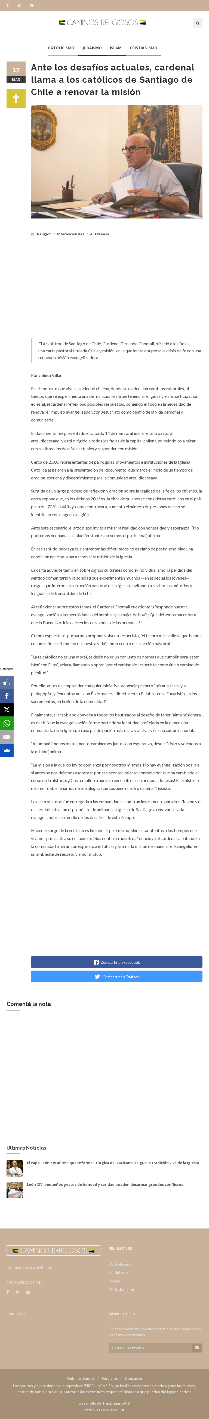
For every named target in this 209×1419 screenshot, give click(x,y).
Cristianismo (143, 47)
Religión (44, 234)
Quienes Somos (81, 1378)
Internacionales (70, 234)
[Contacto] (31, 6)
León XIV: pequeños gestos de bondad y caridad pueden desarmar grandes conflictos (105, 1184)
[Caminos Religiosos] (105, 25)
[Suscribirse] (197, 1348)
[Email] (7, 737)
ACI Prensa (99, 234)
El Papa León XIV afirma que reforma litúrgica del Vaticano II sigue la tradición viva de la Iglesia (113, 1162)
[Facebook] (10, 6)
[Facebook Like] (7, 682)
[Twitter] (21, 6)
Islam (116, 47)
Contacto (133, 1378)
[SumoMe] (7, 750)
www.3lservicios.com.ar (104, 1409)
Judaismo (92, 47)
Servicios (110, 1378)
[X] (7, 709)
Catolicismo (61, 47)
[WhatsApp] (7, 723)
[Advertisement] (116, 292)
